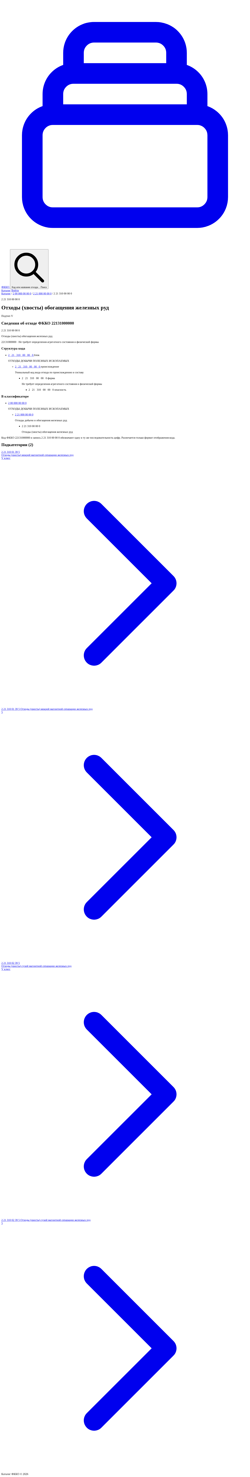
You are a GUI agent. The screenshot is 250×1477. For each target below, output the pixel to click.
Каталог (6, 290)
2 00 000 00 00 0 (22, 293)
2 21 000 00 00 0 (42, 293)
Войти (15, 290)
